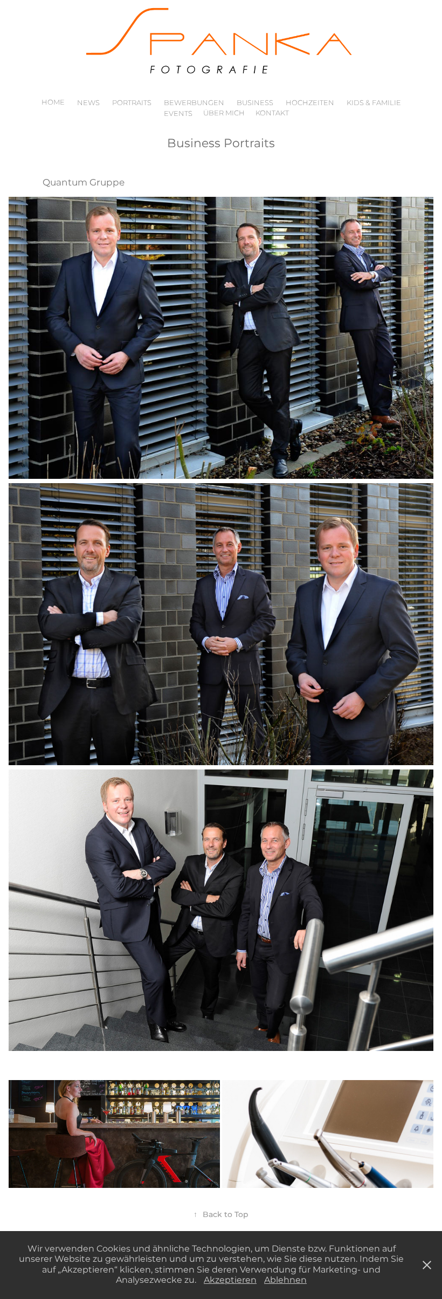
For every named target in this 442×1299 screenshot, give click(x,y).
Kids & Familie (374, 103)
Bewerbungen (194, 103)
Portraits (131, 103)
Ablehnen (285, 1280)
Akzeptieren (230, 1280)
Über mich (224, 113)
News (88, 103)
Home (53, 102)
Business (255, 103)
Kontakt (272, 113)
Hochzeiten (310, 103)
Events (178, 114)
